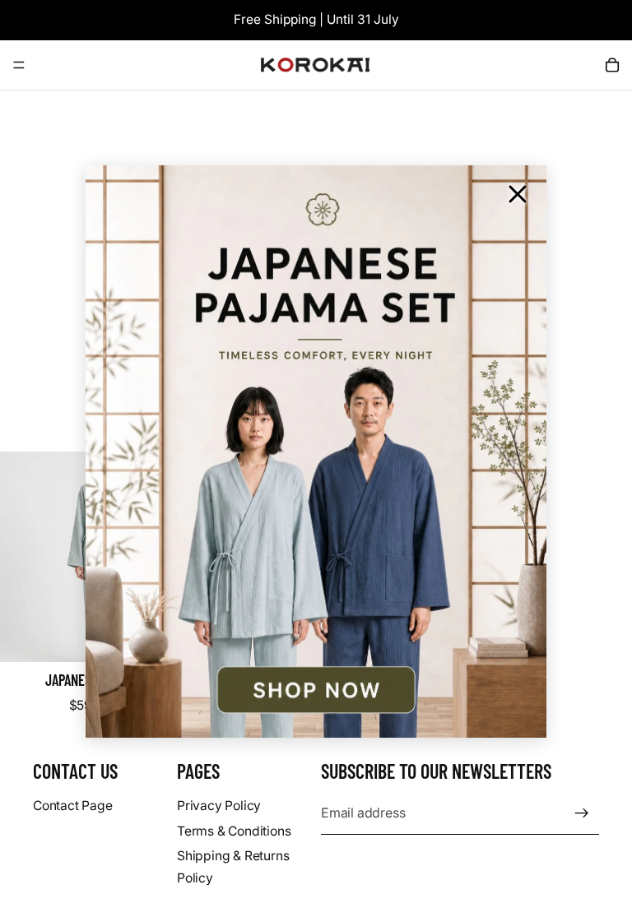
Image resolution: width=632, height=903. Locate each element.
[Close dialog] (518, 194)
